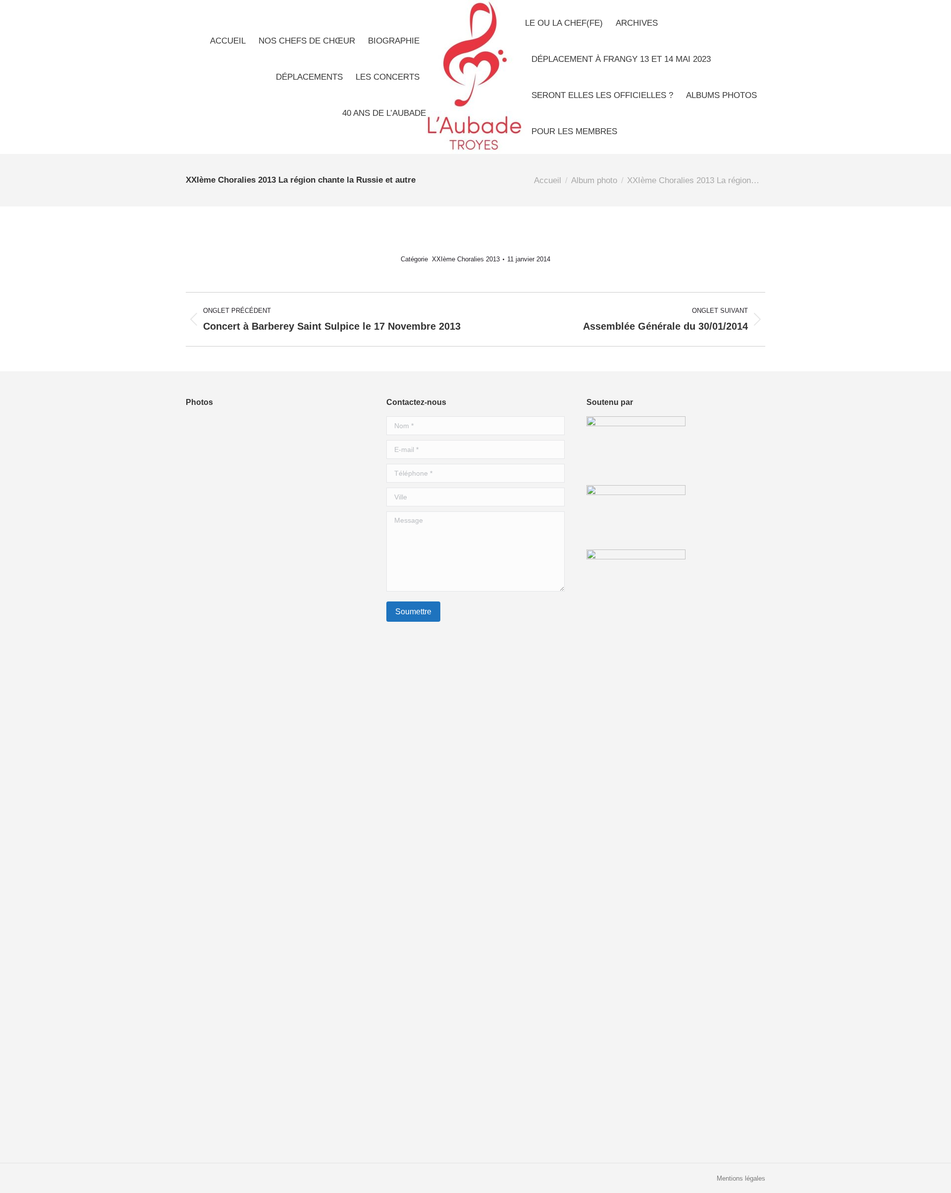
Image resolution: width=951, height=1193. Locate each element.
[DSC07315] (243, 666)
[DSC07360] (281, 628)
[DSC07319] (243, 1086)
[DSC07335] (205, 590)
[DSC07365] (205, 933)
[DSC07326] (243, 476)
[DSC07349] (319, 1048)
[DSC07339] (319, 476)
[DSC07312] (205, 438)
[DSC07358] (319, 895)
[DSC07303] (319, 933)
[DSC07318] (205, 1124)
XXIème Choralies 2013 (466, 259)
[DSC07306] (205, 1048)
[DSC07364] (281, 781)
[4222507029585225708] (319, 1010)
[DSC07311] (205, 666)
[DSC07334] (319, 552)
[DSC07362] (243, 781)
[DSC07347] (319, 628)
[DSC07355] (205, 781)
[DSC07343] (243, 1010)
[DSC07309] (281, 552)
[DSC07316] (205, 1086)
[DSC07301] (281, 705)
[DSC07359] (319, 438)
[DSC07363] (243, 895)
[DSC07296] (281, 895)
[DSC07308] (319, 590)
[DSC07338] (243, 819)
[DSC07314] (319, 819)
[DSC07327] (281, 1048)
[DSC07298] (205, 1010)
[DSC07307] (243, 438)
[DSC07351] (243, 933)
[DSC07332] (319, 705)
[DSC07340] (243, 590)
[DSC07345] (205, 971)
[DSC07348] (205, 552)
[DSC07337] (281, 971)
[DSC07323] (243, 743)
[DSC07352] (319, 743)
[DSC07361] (205, 628)
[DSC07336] (205, 819)
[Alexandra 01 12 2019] (319, 781)
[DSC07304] (281, 590)
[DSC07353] (281, 476)
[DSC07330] (319, 857)
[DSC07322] (281, 514)
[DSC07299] (205, 895)
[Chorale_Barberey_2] (281, 666)
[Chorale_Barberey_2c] (281, 819)
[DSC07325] (281, 857)
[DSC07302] (243, 552)
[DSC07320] (243, 1048)
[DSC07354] (243, 705)
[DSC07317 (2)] (281, 1086)
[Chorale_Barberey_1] (205, 705)
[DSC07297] (205, 857)
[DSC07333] (243, 628)
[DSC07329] (243, 514)
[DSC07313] (205, 476)
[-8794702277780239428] (281, 438)
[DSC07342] (243, 971)
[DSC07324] (243, 857)
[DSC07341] (281, 933)
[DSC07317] (319, 1086)
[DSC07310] (319, 514)
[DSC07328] (205, 743)
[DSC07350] (319, 666)
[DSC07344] (281, 1010)
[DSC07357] (281, 743)
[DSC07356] (205, 514)
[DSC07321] (319, 971)
